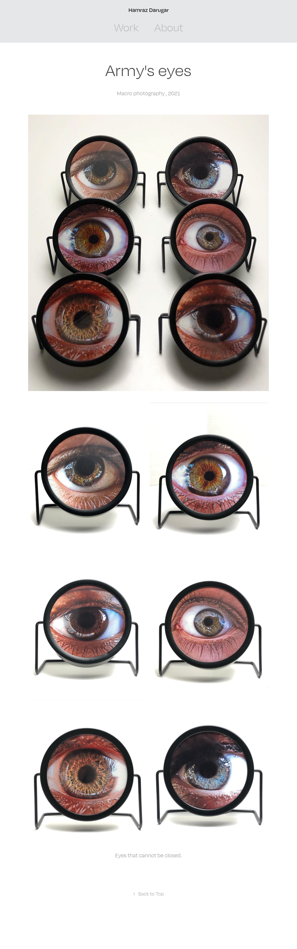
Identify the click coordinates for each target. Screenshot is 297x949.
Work (126, 27)
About (168, 27)
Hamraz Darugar (148, 10)
